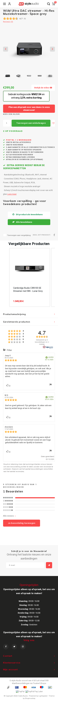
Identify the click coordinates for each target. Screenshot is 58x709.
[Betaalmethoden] (8, 687)
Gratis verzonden (14, 145)
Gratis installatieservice (18, 142)
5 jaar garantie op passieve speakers (23, 150)
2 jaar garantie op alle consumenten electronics (30, 147)
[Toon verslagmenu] (50, 385)
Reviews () (8, 22)
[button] (6, 277)
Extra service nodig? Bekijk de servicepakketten (24, 167)
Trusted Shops (39, 683)
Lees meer (12, 194)
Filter (9, 350)
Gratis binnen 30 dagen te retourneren (24, 152)
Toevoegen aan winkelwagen (31, 123)
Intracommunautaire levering (20, 157)
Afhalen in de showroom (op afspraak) (24, 159)
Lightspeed (43, 696)
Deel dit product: (42, 235)
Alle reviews (8, 516)
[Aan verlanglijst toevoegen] (53, 123)
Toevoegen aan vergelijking (19, 235)
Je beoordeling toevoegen (21, 523)
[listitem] (29, 277)
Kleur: (17, 114)
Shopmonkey (30, 698)
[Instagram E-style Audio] (23, 646)
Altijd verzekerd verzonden (19, 155)
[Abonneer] (49, 565)
